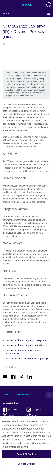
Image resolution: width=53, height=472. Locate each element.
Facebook (12, 410)
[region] (26, 444)
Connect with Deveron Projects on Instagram (23, 352)
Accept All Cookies (27, 454)
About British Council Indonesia (16, 394)
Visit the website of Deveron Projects (25, 358)
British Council (10, 5)
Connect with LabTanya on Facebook (25, 345)
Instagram (36, 410)
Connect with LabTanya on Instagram (25, 340)
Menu (6, 13)
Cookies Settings (27, 464)
